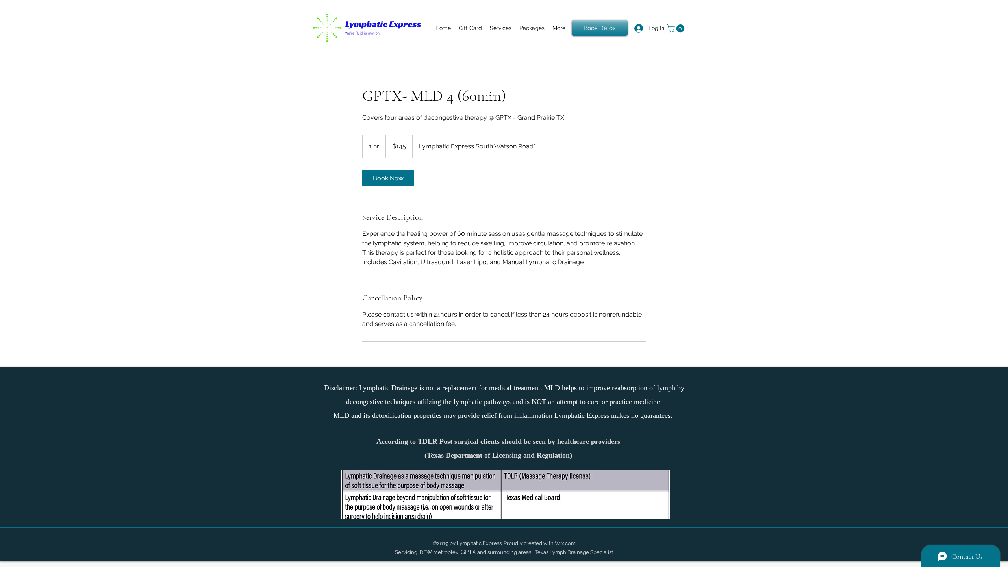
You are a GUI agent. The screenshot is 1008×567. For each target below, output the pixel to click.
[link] (388, 178)
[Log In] (634, 28)
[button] (676, 28)
